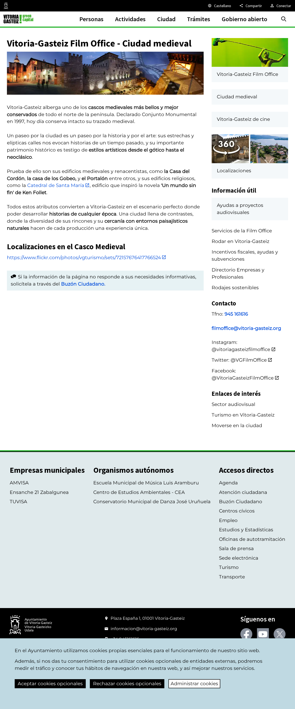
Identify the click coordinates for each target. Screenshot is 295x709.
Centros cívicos (237, 511)
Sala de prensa (236, 548)
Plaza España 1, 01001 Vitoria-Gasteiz (148, 618)
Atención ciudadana (243, 492)
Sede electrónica (238, 558)
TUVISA (18, 502)
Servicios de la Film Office (242, 231)
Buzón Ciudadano (240, 502)
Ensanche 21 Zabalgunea (39, 492)
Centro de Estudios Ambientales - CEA (139, 492)
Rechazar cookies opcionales (127, 684)
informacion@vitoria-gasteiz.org (144, 628)
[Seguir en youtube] (263, 634)
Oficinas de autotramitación (252, 539)
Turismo (229, 567)
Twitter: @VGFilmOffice (239, 360)
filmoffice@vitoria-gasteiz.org (246, 328)
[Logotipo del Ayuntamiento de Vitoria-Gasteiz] (31, 625)
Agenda (228, 483)
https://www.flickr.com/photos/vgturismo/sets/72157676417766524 (84, 257)
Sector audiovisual (233, 404)
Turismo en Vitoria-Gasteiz (243, 415)
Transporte (232, 577)
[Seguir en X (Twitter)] (279, 634)
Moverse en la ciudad (237, 425)
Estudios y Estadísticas (246, 530)
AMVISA (19, 483)
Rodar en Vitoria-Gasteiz (240, 241)
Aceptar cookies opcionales (50, 684)
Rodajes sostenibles (235, 288)
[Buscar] (284, 19)
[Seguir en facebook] (246, 634)
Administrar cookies (194, 684)
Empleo (228, 520)
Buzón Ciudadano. (83, 284)
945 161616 (236, 314)
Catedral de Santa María (55, 185)
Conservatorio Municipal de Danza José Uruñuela (152, 502)
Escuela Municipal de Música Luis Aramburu (146, 483)
